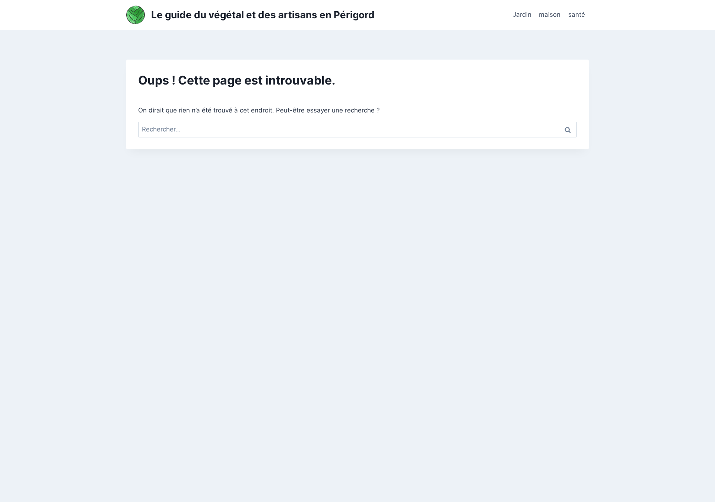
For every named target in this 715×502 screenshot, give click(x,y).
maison (549, 14)
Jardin (522, 14)
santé (576, 14)
